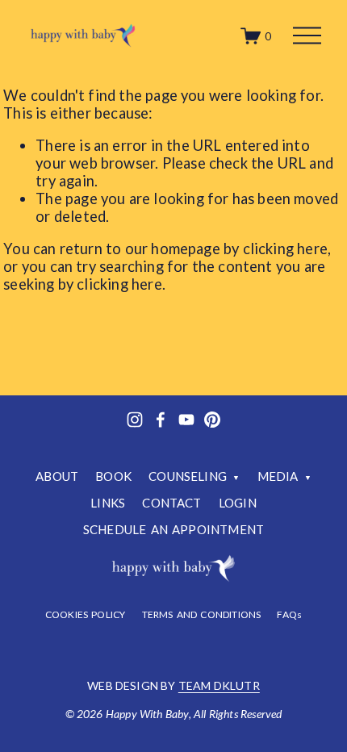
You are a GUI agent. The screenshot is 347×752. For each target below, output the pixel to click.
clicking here (285, 248)
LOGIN (238, 502)
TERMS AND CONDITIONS (201, 614)
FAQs (289, 614)
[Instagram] (135, 420)
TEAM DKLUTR (219, 685)
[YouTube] (186, 420)
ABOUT (57, 476)
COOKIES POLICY (85, 614)
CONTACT (171, 502)
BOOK (113, 476)
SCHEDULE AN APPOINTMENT (173, 529)
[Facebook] (161, 420)
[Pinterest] (212, 420)
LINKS (107, 502)
